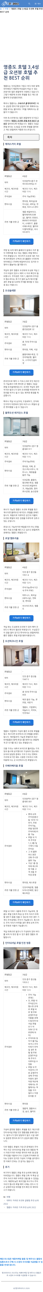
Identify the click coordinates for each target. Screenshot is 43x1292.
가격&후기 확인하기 (21, 241)
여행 (6, 9)
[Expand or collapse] (36, 137)
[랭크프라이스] (10, 3)
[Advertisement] (21, 39)
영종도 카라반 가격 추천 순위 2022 (21, 1207)
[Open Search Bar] (29, 3)
